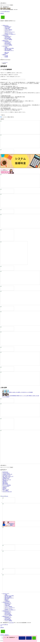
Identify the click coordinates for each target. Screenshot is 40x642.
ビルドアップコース (8, 608)
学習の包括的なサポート (9, 50)
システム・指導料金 (8, 29)
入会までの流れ (7, 27)
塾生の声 (4, 481)
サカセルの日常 (5, 486)
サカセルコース (7, 30)
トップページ (5, 62)
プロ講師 (6, 55)
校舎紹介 (6, 53)
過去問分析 (5, 472)
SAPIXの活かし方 (6, 475)
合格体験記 (5, 480)
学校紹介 (4, 487)
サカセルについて (5, 593)
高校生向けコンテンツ (6, 616)
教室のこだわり (5, 489)
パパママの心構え (6, 473)
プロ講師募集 (7, 601)
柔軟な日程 (7, 52)
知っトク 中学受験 (6, 485)
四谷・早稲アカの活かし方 (7, 476)
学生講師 (6, 56)
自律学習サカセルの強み (9, 48)
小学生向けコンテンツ (6, 602)
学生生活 (4, 488)
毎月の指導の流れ (8, 38)
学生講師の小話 (5, 478)
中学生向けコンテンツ (6, 610)
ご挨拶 (6, 47)
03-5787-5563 (5, 8)
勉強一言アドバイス (6, 479)
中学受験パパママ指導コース (10, 34)
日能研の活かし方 (6, 477)
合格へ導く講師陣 (8, 49)
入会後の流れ (7, 28)
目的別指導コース (8, 26)
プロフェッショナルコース (10, 607)
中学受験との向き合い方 (7, 474)
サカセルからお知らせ (7, 491)
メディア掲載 (5, 490)
